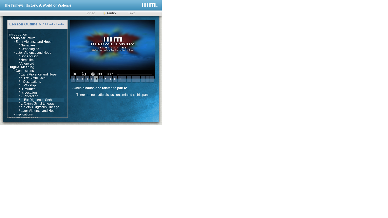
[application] (112, 74)
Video (90, 13)
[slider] (135, 74)
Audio (111, 13)
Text (131, 13)
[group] (92, 74)
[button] (74, 74)
